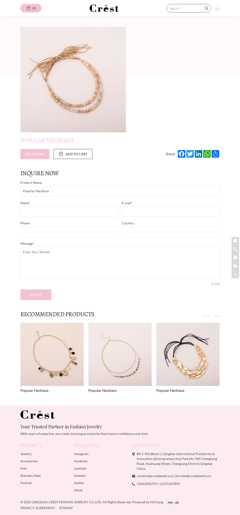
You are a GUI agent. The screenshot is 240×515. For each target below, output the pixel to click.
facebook (80, 461)
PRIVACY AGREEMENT (38, 508)
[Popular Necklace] (52, 354)
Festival (26, 483)
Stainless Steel (30, 476)
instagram (81, 454)
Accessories (29, 461)
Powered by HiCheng (148, 502)
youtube (80, 468)
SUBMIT (36, 295)
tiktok (78, 490)
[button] (207, 316)
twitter (79, 483)
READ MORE (35, 154)
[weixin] (235, 266)
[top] (235, 274)
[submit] (206, 8)
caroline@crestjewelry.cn (155, 476)
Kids (23, 468)
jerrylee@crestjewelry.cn (193, 476)
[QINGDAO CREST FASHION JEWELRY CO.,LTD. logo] (104, 8)
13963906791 (147, 484)
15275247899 (169, 484)
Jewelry (26, 454)
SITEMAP (66, 508)
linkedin (80, 476)
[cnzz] (173, 502)
